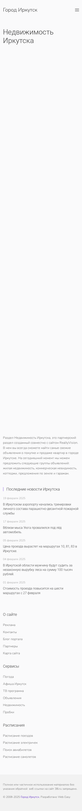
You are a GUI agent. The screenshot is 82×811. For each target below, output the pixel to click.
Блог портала (12, 639)
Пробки (8, 712)
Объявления (12, 698)
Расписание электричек (20, 742)
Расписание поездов (18, 736)
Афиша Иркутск (14, 684)
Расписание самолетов (19, 757)
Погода (8, 677)
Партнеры (10, 646)
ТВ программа (13, 691)
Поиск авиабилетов (17, 750)
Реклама (9, 625)
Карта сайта (11, 653)
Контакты (10, 632)
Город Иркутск (20, 9)
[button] (77, 10)
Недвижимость (14, 705)
